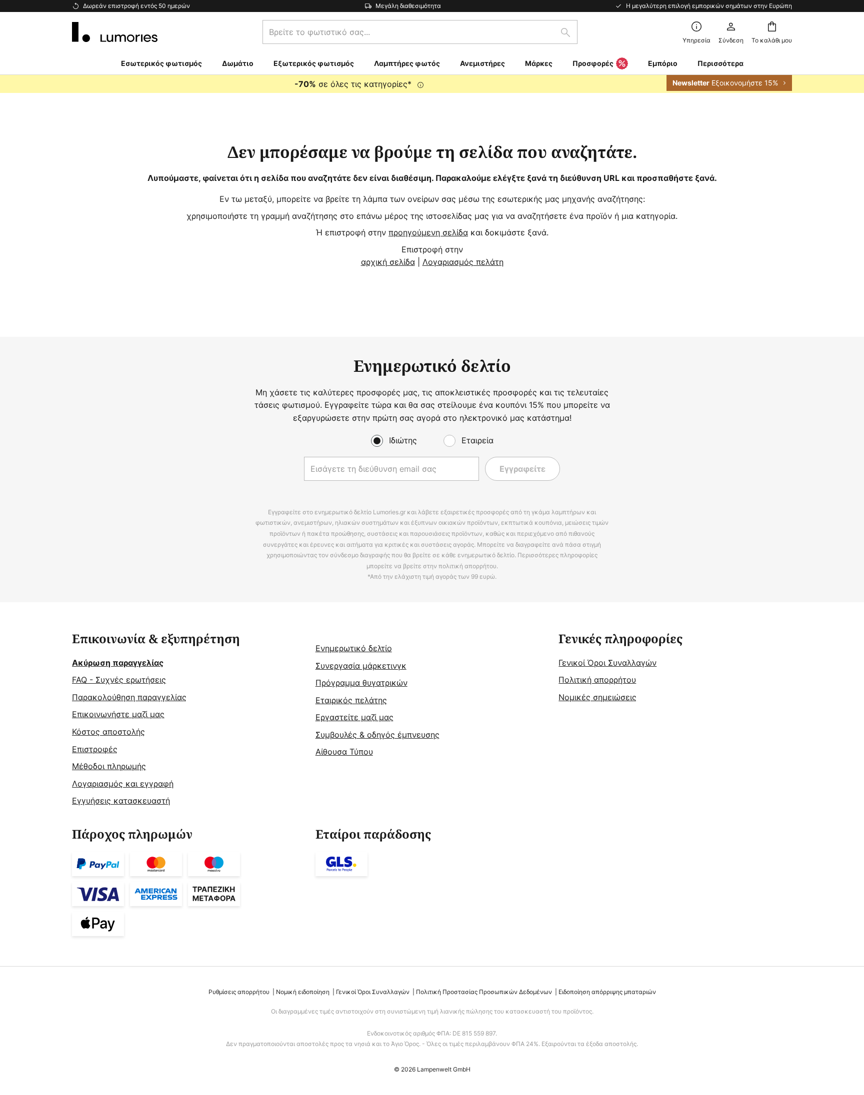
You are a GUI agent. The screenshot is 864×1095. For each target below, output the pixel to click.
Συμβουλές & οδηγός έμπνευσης (378, 734)
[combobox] (420, 31)
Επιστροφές (95, 749)
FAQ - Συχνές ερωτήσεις (119, 679)
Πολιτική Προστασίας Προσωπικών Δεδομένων (484, 992)
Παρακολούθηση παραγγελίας (129, 697)
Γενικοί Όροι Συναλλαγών (607, 662)
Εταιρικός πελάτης (351, 700)
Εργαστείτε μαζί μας (355, 717)
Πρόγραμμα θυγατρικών (362, 682)
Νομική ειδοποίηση (303, 992)
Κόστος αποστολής (108, 731)
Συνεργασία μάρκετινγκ (361, 665)
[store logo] (115, 32)
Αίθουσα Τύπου (344, 751)
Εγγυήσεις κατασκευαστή (121, 800)
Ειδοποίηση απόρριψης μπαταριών (607, 992)
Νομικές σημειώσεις (597, 697)
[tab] (189, 720)
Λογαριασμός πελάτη (463, 261)
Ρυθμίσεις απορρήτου (239, 992)
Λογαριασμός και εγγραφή (123, 783)
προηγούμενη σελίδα (428, 232)
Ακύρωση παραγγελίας (118, 663)
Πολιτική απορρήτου (597, 679)
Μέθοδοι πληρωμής (109, 766)
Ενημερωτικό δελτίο (354, 648)
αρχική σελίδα (388, 261)
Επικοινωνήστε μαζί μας (118, 714)
